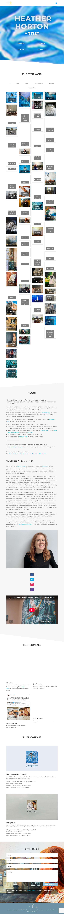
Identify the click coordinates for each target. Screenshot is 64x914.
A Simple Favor (44, 430)
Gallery (21, 43)
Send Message (50, 884)
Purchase (42, 49)
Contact (21, 49)
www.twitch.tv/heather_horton (17, 447)
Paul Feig (30, 432)
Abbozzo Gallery (45, 412)
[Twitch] (33, 905)
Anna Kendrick (15, 432)
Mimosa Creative (31, 912)
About (42, 43)
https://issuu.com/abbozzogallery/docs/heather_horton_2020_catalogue (28, 453)
